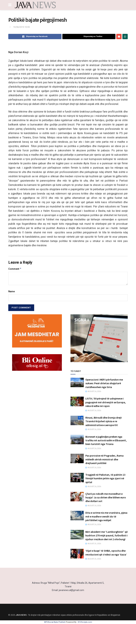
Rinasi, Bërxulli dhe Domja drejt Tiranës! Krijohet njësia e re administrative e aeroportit (103, 421)
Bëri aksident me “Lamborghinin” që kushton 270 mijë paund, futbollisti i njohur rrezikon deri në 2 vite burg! (106, 535)
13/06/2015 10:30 (21, 27)
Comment (14, 268)
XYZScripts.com (85, 622)
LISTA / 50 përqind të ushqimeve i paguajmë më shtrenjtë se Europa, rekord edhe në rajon (105, 402)
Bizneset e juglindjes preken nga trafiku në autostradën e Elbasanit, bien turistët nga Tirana (106, 440)
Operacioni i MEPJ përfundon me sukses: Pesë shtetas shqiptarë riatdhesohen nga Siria (104, 383)
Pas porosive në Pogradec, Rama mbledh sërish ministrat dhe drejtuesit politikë (104, 459)
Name (11, 291)
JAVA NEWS (21, 615)
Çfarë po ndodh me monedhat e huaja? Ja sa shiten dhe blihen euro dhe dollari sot (105, 497)
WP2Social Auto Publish (54, 622)
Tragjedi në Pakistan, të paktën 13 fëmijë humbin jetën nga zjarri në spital (105, 478)
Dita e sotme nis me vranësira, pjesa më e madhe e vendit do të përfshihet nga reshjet (106, 516)
